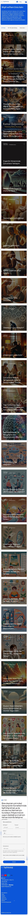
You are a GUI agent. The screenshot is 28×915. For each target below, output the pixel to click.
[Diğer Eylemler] (24, 34)
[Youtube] (5, 875)
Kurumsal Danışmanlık (6, 902)
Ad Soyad (5, 824)
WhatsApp (11, 884)
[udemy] (11, 875)
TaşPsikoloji (6, 1)
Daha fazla (22, 27)
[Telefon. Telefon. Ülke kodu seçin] (5, 833)
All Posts (3, 27)
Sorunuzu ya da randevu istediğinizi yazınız (12, 836)
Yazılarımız (3, 897)
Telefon (5, 830)
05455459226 (4, 884)
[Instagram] (2, 875)
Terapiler (3, 895)
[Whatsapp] (8, 875)
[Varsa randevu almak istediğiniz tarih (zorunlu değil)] (4, 857)
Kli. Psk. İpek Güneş (12, 27)
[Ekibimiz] (14, 900)
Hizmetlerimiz (4, 892)
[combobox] (14, 848)
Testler (2, 894)
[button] (26, 2)
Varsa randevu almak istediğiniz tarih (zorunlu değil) (13, 855)
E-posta (17, 824)
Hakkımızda (4, 899)
